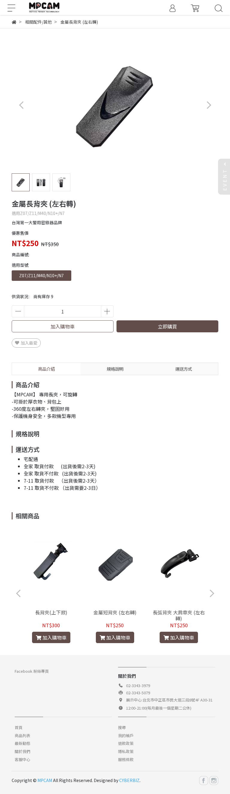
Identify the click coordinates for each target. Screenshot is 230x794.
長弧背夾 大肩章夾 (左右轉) (179, 615)
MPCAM (44, 780)
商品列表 (22, 735)
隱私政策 (126, 751)
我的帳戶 (126, 735)
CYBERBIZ (129, 780)
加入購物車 (63, 326)
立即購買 (167, 326)
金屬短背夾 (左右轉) (115, 612)
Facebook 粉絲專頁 (32, 671)
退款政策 (126, 743)
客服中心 (22, 759)
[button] (208, 105)
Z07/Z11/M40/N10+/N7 (41, 275)
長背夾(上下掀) (51, 612)
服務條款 (126, 759)
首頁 (18, 727)
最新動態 (22, 743)
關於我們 (22, 751)
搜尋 (122, 727)
